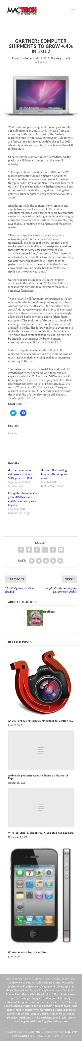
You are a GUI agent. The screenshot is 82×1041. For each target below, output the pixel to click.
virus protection (42, 1010)
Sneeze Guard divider (43, 1013)
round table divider (18, 1013)
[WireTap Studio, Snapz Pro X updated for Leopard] (41, 807)
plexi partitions (65, 1013)
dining (66, 998)
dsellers (29, 58)
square (8, 1006)
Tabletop (71, 1002)
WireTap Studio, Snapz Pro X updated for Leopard (41, 833)
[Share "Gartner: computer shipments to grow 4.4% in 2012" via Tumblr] (37, 550)
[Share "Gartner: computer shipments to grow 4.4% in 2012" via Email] (61, 550)
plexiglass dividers (64, 1010)
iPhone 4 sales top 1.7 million (28, 952)
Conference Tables (19, 982)
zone (62, 1002)
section (36, 1002)
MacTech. (34, 1032)
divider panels (24, 1010)
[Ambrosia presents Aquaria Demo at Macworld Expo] (41, 750)
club (59, 998)
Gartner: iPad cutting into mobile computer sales (54, 474)
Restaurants (68, 994)
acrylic (15, 998)
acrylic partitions (42, 1017)
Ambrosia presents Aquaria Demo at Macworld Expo (38, 777)
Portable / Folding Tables (46, 982)
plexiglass (27, 1006)
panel (16, 1006)
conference (49, 998)
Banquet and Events (26, 990)
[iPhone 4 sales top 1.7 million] (41, 895)
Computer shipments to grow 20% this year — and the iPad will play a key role (22, 499)
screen (54, 1002)
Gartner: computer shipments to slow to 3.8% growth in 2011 (20, 474)
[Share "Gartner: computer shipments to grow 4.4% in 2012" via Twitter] (29, 550)
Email (25, 1035)
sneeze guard (62, 1006)
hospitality (24, 1002)
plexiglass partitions (19, 1017)
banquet (37, 998)
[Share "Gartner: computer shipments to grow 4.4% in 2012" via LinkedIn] (45, 550)
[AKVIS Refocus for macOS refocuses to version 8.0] (41, 683)
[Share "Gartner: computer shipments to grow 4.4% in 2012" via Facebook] (21, 550)
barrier (45, 1002)
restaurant (11, 1002)
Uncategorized (60, 58)
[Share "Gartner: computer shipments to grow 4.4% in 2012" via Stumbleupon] (53, 550)
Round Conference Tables (31, 986)
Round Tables (55, 986)
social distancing (44, 1006)
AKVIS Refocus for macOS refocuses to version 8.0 (40, 721)
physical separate (57, 1021)
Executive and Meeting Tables (32, 994)
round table (59, 1017)
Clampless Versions (50, 990)
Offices (56, 994)
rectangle (25, 998)
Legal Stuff (71, 1032)
